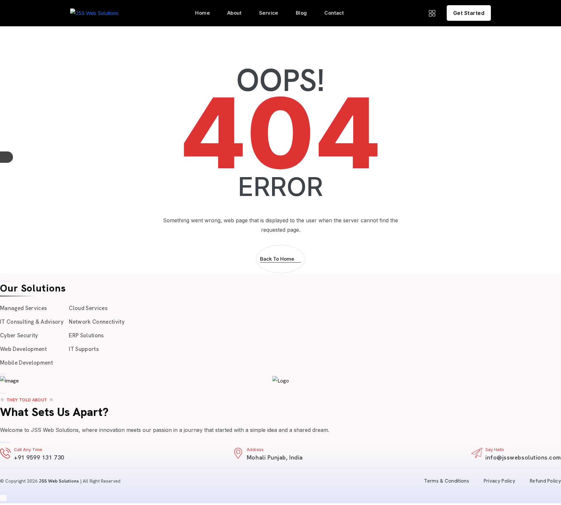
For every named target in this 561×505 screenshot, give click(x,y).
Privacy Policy (499, 481)
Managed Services (23, 308)
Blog (301, 13)
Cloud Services (88, 308)
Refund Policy (545, 481)
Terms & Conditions (446, 481)
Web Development (23, 349)
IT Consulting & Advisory (32, 321)
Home (202, 13)
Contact (334, 13)
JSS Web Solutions (59, 481)
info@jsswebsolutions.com (523, 457)
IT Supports (84, 349)
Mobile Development (26, 362)
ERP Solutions (86, 335)
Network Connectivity (97, 321)
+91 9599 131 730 (39, 457)
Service (268, 13)
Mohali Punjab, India (275, 457)
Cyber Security (19, 335)
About (234, 13)
